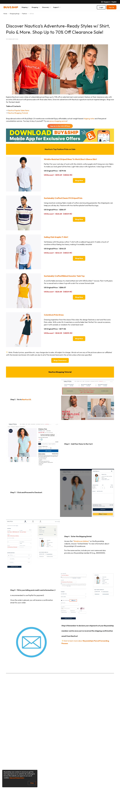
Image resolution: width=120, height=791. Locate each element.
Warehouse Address (81, 541)
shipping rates (89, 118)
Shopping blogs (14, 13)
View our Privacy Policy (16, 778)
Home (5, 13)
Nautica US (26, 399)
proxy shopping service (58, 121)
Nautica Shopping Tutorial (18, 113)
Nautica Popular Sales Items (18, 110)
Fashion (24, 13)
